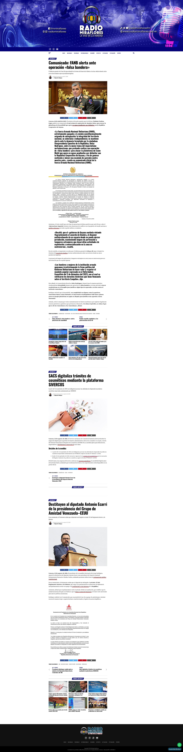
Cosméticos (61, 472)
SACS (66, 472)
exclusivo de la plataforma (90, 456)
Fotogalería (112, 53)
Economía (92, 53)
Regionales (76, 53)
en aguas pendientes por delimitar (83, 125)
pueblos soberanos (54, 228)
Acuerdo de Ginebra (61, 253)
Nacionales (69, 53)
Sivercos (71, 472)
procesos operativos (84, 461)
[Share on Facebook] (64, 118)
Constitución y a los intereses (80, 586)
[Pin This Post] (82, 118)
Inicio (63, 53)
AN (59, 664)
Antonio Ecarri (64, 664)
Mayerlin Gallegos (58, 78)
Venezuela (84, 664)
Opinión (119, 53)
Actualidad (105, 53)
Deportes (98, 53)
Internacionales (84, 53)
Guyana (98, 313)
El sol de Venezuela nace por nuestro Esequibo (81, 313)
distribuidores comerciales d (66, 444)
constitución (72, 664)
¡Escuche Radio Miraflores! (175, 749)
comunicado (61, 313)
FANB (94, 313)
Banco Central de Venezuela (83, 592)
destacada (68, 313)
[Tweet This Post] (73, 118)
